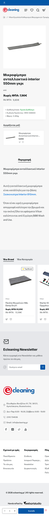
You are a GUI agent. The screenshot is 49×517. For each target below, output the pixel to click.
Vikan (7, 299)
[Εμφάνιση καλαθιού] (44, 10)
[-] (4, 511)
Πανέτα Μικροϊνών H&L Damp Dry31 (16, 304)
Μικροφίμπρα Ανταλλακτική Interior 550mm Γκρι (28, 134)
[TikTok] (19, 429)
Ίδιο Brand (8, 259)
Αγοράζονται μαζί (11, 125)
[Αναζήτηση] (38, 10)
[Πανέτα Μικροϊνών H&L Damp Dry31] (19, 281)
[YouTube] (25, 429)
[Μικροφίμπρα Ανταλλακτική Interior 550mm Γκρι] (10, 138)
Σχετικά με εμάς (11, 450)
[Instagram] (12, 429)
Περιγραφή (24, 159)
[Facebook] (6, 429)
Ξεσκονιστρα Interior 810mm (19, 194)
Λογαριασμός (31, 450)
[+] (14, 511)
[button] (31, 511)
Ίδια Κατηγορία (25, 259)
